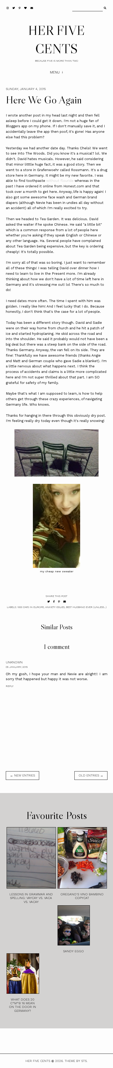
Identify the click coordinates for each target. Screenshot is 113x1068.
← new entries (22, 775)
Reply (9, 686)
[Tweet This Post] (48, 602)
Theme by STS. (76, 1061)
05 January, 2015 (17, 666)
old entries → (91, 775)
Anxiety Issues (55, 607)
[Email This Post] (64, 602)
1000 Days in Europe (30, 607)
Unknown (14, 662)
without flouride (60, 181)
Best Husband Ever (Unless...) (86, 607)
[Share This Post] (54, 602)
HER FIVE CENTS (37, 1061)
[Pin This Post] (59, 602)
